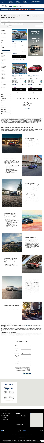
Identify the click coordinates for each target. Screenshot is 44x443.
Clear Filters (14, 24)
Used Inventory (6, 12)
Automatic (11, 22)
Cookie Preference (21, 432)
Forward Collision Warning (18, 22)
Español (10, 6)
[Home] (2, 5)
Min (1, 40)
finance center (27, 323)
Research (21, 6)
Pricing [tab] (15, 43)
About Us (17, 6)
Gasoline (6, 22)
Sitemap (13, 432)
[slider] (1, 48)
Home (2, 12)
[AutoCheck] (14, 52)
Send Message (27, 371)
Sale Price (13, 82)
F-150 (3, 22)
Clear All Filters (27, 106)
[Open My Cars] (41, 6)
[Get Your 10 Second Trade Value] (22, 9)
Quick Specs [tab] (22, 43)
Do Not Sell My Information (28, 432)
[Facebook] (2, 428)
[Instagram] (3, 428)
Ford (9, 24)
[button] (19, 42)
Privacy (16, 432)
